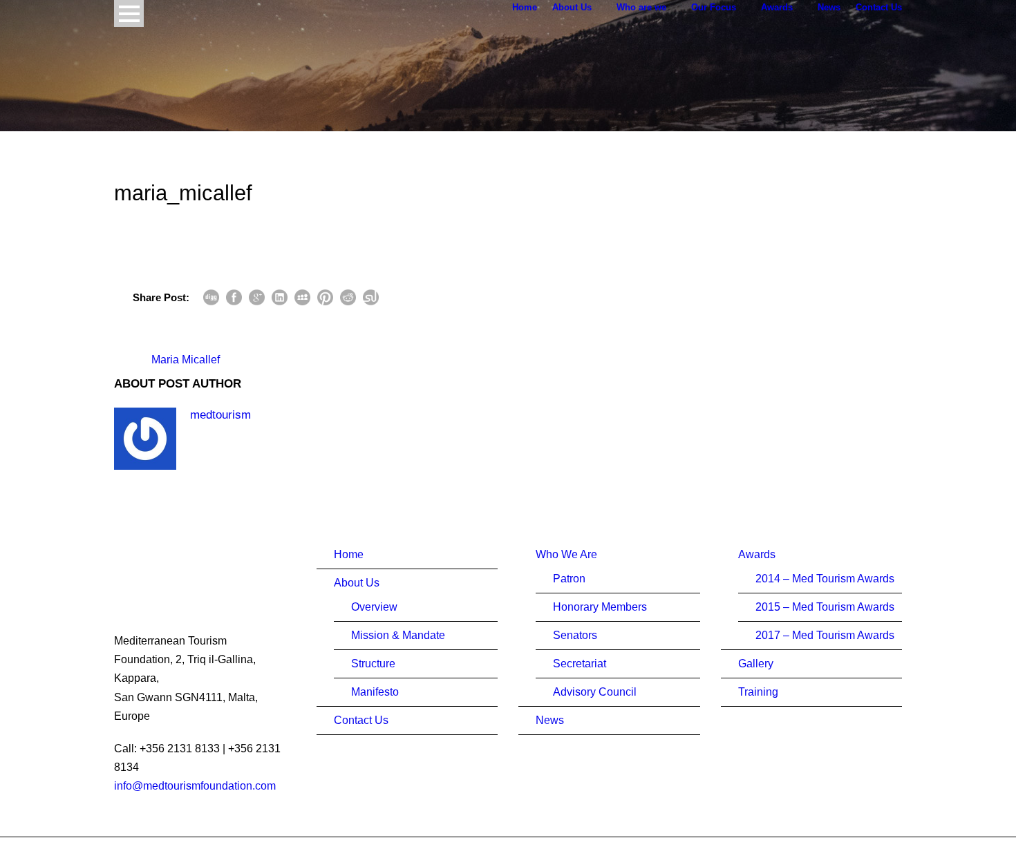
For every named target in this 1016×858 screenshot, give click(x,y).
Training (758, 692)
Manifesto (375, 692)
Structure (373, 663)
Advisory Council (595, 692)
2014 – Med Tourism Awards (824, 578)
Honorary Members (600, 607)
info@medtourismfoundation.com (195, 786)
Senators (575, 635)
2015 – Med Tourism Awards (824, 607)
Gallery (755, 663)
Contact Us (879, 7)
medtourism (220, 414)
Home (524, 7)
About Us (572, 7)
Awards (777, 7)
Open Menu (129, 13)
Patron (569, 578)
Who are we (641, 7)
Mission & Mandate (398, 635)
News (829, 7)
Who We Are (566, 554)
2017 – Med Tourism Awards (824, 635)
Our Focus (713, 7)
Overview (374, 607)
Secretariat (579, 663)
